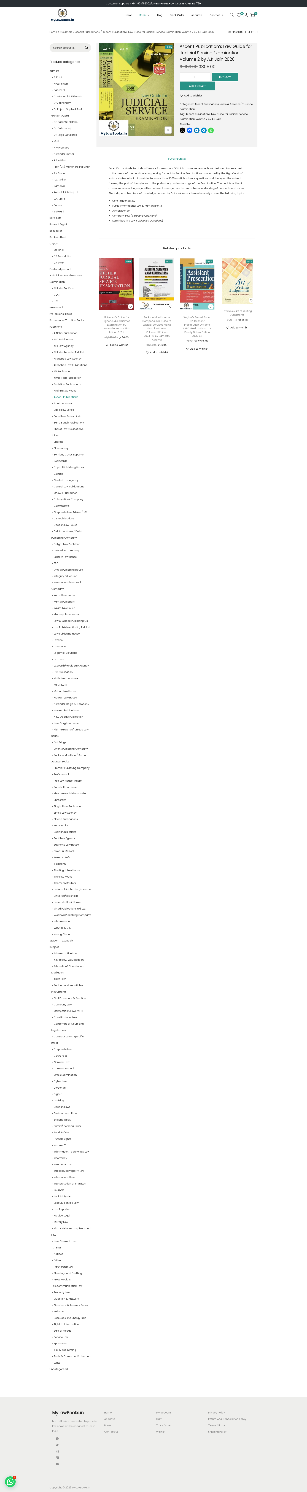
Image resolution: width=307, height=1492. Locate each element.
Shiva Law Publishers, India (70, 793)
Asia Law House (63, 403)
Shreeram (60, 800)
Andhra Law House (65, 390)
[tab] (177, 159)
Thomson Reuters (65, 883)
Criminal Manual (64, 1068)
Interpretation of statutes (70, 1183)
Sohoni (58, 205)
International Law (64, 1177)
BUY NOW (225, 77)
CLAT (57, 294)
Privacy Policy (216, 1412)
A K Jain (58, 77)
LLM (56, 301)
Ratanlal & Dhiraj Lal (66, 192)
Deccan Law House (65, 525)
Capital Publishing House (69, 467)
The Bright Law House (67, 870)
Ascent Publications (87, 32)
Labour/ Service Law (66, 1203)
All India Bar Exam (64, 288)
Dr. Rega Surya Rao (65, 135)
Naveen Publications (66, 710)
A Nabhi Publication (65, 333)
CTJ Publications (64, 518)
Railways (59, 1311)
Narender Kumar (64, 154)
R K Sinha (59, 173)
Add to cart (197, 86)
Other (57, 1260)
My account (163, 1412)
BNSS (58, 1247)
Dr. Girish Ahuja (63, 128)
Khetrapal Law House (66, 614)
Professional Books (61, 314)
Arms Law (60, 979)
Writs (57, 1362)
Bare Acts (55, 218)
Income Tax (61, 1145)
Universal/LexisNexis (66, 896)
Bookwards (60, 461)
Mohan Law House (65, 691)
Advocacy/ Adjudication (69, 960)
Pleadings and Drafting (68, 1273)
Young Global (62, 934)
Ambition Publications (67, 384)
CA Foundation (63, 256)
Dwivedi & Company (66, 550)
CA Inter (59, 263)
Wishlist (160, 1432)
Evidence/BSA (62, 1119)
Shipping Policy (217, 1432)
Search (86, 48)
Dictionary (60, 1087)
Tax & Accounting (65, 1350)
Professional (61, 774)
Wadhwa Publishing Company (72, 915)
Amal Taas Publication (67, 378)
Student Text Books (62, 940)
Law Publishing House (67, 633)
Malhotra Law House (66, 678)
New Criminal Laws (65, 1241)
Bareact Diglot (58, 224)
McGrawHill (60, 685)
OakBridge (60, 742)
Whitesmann (62, 921)
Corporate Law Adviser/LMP (70, 512)
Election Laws (62, 1107)
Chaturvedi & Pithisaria (68, 96)
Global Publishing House (68, 569)
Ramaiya (59, 186)
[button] (191, 95)
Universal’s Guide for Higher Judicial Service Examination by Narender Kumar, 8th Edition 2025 (116, 324)
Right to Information (66, 1324)
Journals (59, 1190)
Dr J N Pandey (62, 103)
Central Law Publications (69, 486)
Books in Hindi (58, 237)
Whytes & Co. (62, 928)
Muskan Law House (65, 697)
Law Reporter (62, 1209)
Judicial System (63, 1196)
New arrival (56, 307)
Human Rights (62, 1139)
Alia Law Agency (64, 346)
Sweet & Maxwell (64, 851)
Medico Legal (62, 1215)
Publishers (66, 32)
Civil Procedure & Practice (70, 998)
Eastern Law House (65, 557)
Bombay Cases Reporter (69, 454)
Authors (54, 71)
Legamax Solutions (65, 653)
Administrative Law (65, 953)
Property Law (62, 1292)
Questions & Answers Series (71, 1305)
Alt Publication (62, 371)
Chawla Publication (65, 493)
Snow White (61, 825)
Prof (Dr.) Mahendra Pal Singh (72, 167)
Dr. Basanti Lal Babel (66, 122)
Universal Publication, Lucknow (72, 889)
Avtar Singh (61, 83)
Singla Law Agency (65, 812)
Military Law (61, 1222)
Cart (159, 1419)
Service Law (61, 1337)
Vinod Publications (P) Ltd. (70, 908)
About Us (109, 1419)
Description (177, 159)
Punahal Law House (65, 787)
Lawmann (60, 646)
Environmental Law (65, 1113)
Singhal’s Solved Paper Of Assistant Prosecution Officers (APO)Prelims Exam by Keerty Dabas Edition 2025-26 (197, 326)
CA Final (59, 250)
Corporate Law (63, 1049)
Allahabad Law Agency (68, 358)
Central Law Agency (66, 480)
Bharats (58, 442)
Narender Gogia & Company (71, 704)
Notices (58, 1254)
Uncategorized (59, 1369)
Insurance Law (62, 1164)
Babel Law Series (64, 410)
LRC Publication (63, 672)
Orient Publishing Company (71, 749)
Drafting (59, 1100)
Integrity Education (65, 576)
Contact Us (111, 1432)
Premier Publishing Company (72, 768)
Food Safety (61, 1132)
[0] (239, 15)
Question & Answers (66, 1299)
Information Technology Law (71, 1151)
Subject (54, 947)
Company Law (63, 1004)
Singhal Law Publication (68, 806)
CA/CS (54, 243)
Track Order (163, 1425)
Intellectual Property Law (69, 1171)
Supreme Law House (66, 844)
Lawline (58, 640)
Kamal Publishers (64, 601)
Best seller (56, 231)
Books (107, 1425)
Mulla (57, 141)
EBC (56, 563)
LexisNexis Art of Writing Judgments (237, 313)
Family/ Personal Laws (67, 1126)
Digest (58, 1094)
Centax (58, 474)
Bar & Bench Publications (69, 422)
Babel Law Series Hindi (67, 416)
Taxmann (60, 864)
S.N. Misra (59, 199)
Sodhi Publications (65, 832)
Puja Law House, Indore (68, 781)
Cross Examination (65, 1075)
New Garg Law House (66, 723)
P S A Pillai (60, 160)
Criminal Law (61, 1062)
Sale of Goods (62, 1330)
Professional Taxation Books (67, 320)
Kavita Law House (64, 608)
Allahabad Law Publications (70, 365)
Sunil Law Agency (64, 838)
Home (53, 32)
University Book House (67, 902)
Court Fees (60, 1055)
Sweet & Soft (62, 857)
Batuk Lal (59, 90)
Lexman (59, 659)
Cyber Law (60, 1081)
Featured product (60, 269)
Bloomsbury (61, 448)
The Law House (63, 876)
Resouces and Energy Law (70, 1318)
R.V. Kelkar (60, 179)
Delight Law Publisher (67, 544)
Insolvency (60, 1158)
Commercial (61, 506)
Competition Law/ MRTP (69, 1011)
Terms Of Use (216, 1425)
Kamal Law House (64, 595)
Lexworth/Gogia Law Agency (71, 665)
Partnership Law (63, 1267)
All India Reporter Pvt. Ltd (69, 352)
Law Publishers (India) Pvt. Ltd (72, 627)
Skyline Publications (66, 819)
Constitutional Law (65, 1017)
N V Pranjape (61, 147)
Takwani (59, 211)
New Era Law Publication (68, 717)
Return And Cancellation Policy (227, 1419)
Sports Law (60, 1343)
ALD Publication (63, 339)
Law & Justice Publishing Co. (71, 621)
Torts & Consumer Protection (72, 1356)
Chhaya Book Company (68, 499)
